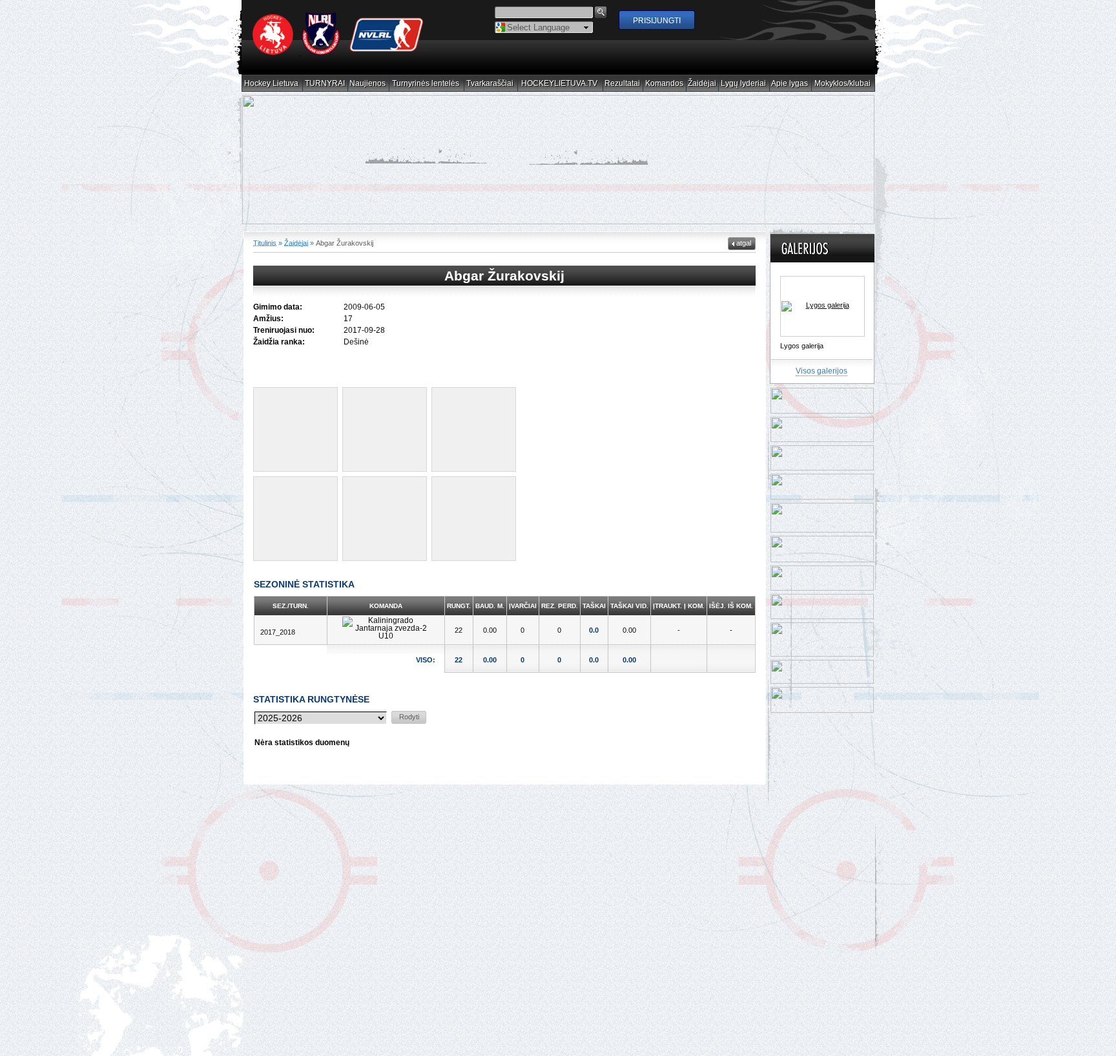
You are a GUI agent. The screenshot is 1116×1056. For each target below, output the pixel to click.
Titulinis (264, 243)
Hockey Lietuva (271, 84)
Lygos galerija (801, 346)
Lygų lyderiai (744, 84)
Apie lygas (790, 84)
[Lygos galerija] (822, 307)
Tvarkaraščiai (490, 84)
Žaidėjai (702, 84)
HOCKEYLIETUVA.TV (559, 84)
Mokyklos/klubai (842, 84)
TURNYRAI (325, 84)
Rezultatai (622, 84)
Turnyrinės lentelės (426, 84)
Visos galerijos (821, 371)
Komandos (664, 84)
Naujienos (367, 84)
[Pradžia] (338, 52)
